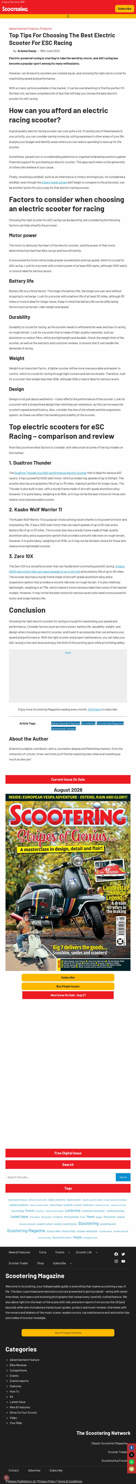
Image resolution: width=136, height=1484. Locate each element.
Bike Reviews (18, 1365)
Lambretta (72, 1210)
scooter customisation (65, 1224)
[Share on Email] (131, 1469)
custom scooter (102, 1205)
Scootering (88, 723)
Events (30, 1210)
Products (46, 28)
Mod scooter (46, 1217)
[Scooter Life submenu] (96, 1252)
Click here (94, 709)
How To (14, 1391)
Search (123, 1177)
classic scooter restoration (115, 1200)
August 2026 (68, 790)
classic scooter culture (92, 1199)
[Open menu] (68, 16)
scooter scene (105, 1231)
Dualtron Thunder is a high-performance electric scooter (51, 472)
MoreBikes (58, 1217)
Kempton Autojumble (54, 1211)
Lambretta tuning (115, 1210)
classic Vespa (56, 1205)
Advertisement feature (65, 723)
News (91, 1216)
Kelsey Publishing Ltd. (22, 1481)
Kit (11, 1396)
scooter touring (44, 1237)
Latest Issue (18, 1402)
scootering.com (108, 1224)
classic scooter (74, 1199)
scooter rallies (54, 1231)
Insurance (40, 1211)
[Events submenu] (69, 1252)
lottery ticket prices (54, 182)
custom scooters (118, 1205)
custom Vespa (17, 1211)
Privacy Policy (47, 1481)
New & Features (20, 1407)
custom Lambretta (83, 1205)
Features (15, 1386)
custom (68, 1204)
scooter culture (45, 1224)
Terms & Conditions (69, 1481)
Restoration (110, 1216)
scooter (121, 1216)
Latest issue (19, 1216)
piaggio (99, 1217)
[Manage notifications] (6, 1477)
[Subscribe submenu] (71, 1263)
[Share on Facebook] (131, 1447)
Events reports (19, 1380)
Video (13, 1417)
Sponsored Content (63, 728)
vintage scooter (90, 1237)
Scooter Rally (68, 1231)
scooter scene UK (120, 1231)
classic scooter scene (39, 1205)
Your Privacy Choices (68, 1332)
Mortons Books (71, 1217)
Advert (68, 652)
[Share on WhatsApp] (131, 1462)
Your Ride (16, 1423)
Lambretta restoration (93, 1210)
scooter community (27, 1224)
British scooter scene (38, 1200)
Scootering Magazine (110, 723)
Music (83, 1217)
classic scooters (18, 1204)
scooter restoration (87, 1231)
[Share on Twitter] (131, 1454)
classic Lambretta (56, 1199)
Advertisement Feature (24, 28)
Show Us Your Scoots (23, 1412)
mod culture (35, 1217)
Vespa (77, 1237)
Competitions (18, 1370)
